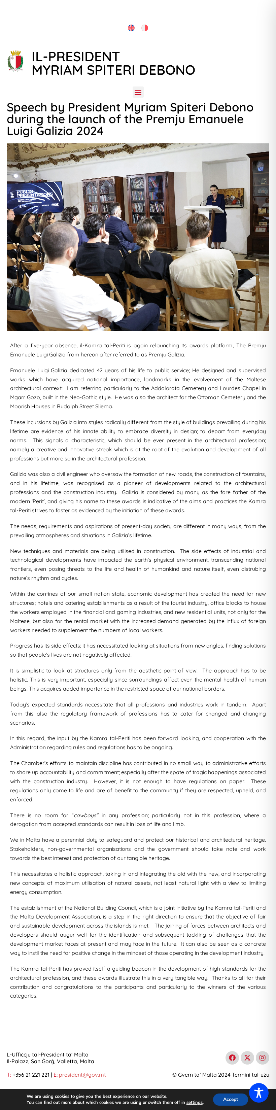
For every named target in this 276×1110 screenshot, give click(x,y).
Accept (230, 1099)
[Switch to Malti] (144, 28)
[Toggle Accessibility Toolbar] (258, 1092)
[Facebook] (232, 1058)
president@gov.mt (82, 1074)
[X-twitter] (247, 1058)
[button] (138, 92)
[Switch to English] (131, 28)
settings (194, 1103)
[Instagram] (262, 1058)
